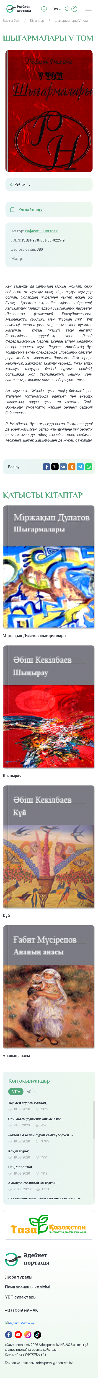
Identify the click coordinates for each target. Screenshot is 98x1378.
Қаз (55, 9)
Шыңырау (12, 775)
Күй (6, 915)
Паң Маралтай (20, 1167)
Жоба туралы (18, 1276)
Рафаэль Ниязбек (41, 230)
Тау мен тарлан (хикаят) (27, 1103)
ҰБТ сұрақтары (20, 1296)
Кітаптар (37, 20)
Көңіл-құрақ (18, 1151)
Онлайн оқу (31, 209)
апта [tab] (16, 1091)
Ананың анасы (16, 1055)
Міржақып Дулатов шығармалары (34, 635)
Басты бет (11, 20)
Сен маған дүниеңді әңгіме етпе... (36, 1119)
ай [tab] (29, 1091)
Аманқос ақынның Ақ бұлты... (33, 1183)
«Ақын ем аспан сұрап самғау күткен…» (40, 1135)
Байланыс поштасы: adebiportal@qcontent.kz (39, 1363)
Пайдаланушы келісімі (27, 1286)
